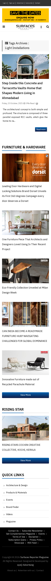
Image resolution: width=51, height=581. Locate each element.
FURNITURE (12, 148)
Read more (41, 129)
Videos (9, 514)
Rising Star (13, 410)
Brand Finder (12, 507)
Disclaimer (33, 537)
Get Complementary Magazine (20, 534)
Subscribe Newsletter (32, 531)
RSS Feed (32, 543)
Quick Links (13, 475)
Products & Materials (16, 493)
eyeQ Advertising (25, 565)
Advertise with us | (26, 570)
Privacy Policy (36, 540)
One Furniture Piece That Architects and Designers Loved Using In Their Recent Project (24, 244)
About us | (12, 570)
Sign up (11, 3)
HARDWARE (36, 148)
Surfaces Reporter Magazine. (34, 557)
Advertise (20, 3)
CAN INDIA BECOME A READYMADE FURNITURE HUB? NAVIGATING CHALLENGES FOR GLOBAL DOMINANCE (24, 336)
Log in (5, 3)
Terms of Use (18, 537)
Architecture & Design (16, 485)
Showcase (19, 543)
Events (9, 500)
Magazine (11, 522)
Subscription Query (17, 540)
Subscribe (29, 3)
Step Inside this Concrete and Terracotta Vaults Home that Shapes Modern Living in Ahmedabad (22, 91)
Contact (37, 3)
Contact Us (13, 531)
